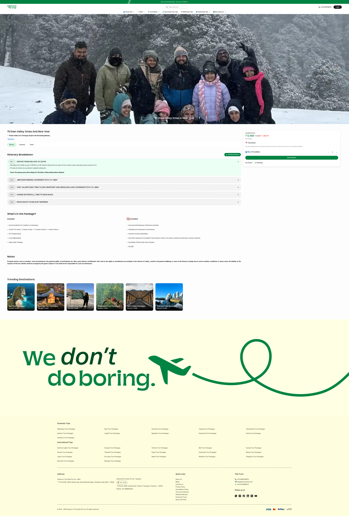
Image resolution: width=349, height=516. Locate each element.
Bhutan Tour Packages (253, 452)
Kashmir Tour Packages (65, 433)
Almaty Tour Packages (64, 452)
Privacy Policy (180, 487)
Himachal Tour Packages (160, 429)
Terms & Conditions (182, 492)
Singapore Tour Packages (254, 456)
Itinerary (11, 144)
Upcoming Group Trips (170, 12)
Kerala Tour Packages (253, 433)
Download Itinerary (233, 154)
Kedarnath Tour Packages (207, 433)
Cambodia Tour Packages (207, 452)
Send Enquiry (291, 157)
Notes (32, 144)
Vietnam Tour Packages (160, 448)
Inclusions (22, 144)
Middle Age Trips (187, 12)
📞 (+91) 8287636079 (242, 479)
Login (338, 7)
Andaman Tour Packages (65, 438)
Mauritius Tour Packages (65, 461)
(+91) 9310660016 (243, 484)
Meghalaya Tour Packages (66, 429)
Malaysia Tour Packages (112, 461)
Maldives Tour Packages (207, 456)
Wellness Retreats (182, 494)
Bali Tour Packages (205, 448)
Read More (11, 139)
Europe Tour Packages (253, 448)
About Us (179, 479)
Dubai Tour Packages (159, 452)
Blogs (177, 482)
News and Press (181, 499)
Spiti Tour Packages (111, 429)
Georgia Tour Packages (112, 448)
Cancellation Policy (182, 489)
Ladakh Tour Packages (112, 433)
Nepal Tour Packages (159, 456)
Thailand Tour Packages (112, 452)
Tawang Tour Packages (207, 429)
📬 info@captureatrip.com (244, 482)
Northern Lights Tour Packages (67, 448)
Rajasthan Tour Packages (160, 433)
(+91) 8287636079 (326, 7)
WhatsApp (260, 162)
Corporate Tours (181, 497)
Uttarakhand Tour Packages (255, 429)
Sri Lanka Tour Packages (112, 456)
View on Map (123, 482)
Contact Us (179, 484)
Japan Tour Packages (64, 456)
